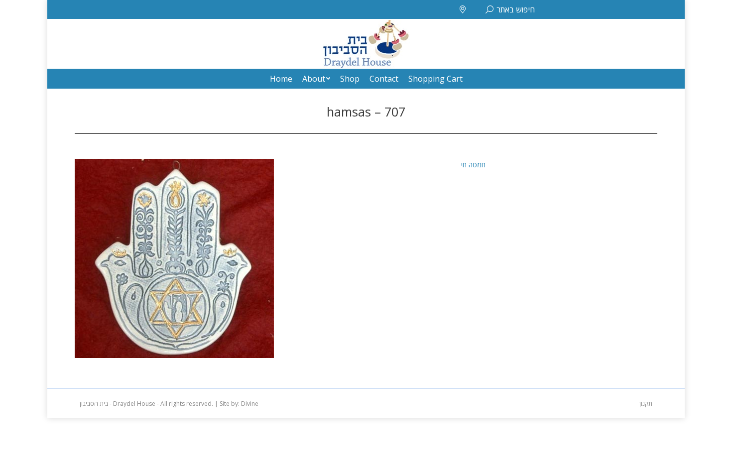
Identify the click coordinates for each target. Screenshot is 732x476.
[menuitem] (281, 79)
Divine (249, 403)
